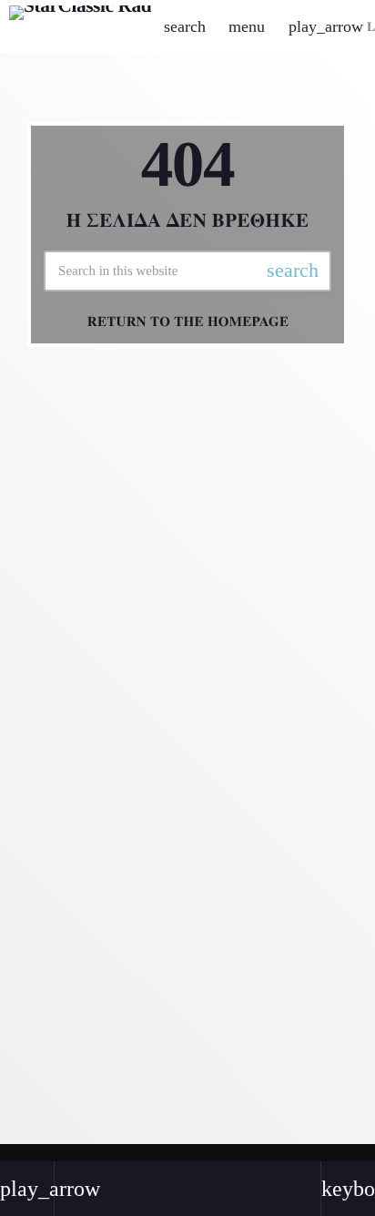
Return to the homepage (188, 322)
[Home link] (80, 26)
